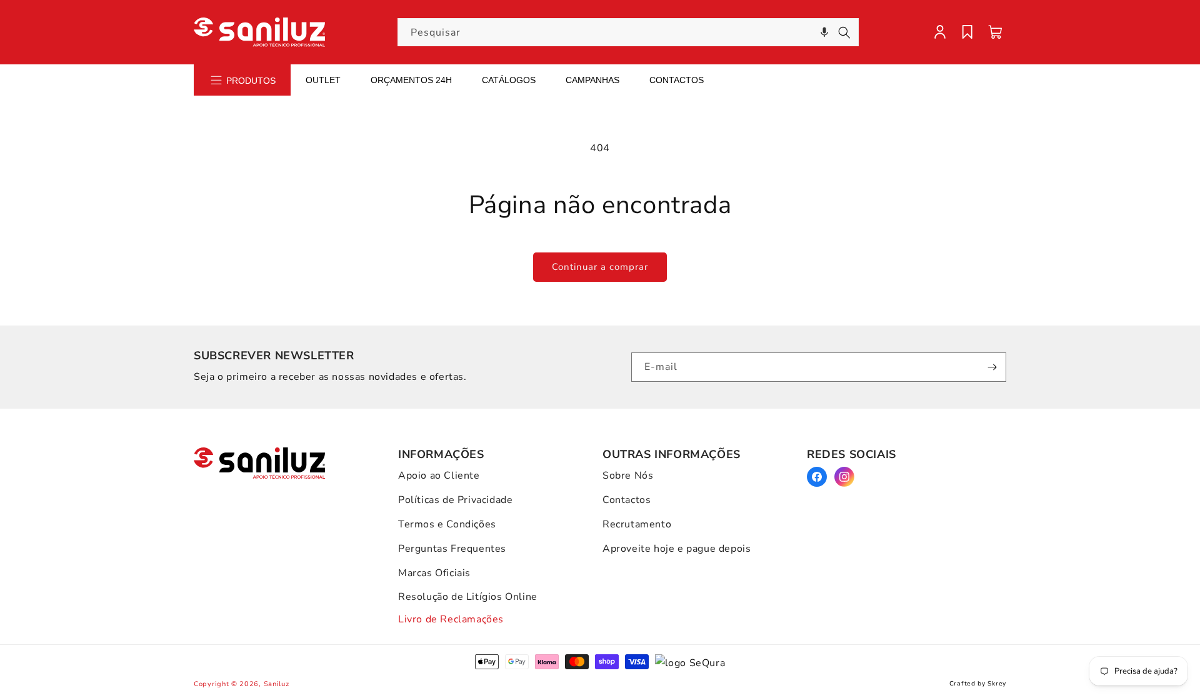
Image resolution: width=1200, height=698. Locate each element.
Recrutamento (636, 524)
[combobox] (628, 32)
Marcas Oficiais (434, 573)
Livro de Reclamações (451, 619)
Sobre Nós (627, 475)
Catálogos (509, 80)
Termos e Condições (447, 524)
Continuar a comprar (600, 267)
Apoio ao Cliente (439, 475)
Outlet (323, 80)
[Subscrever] (992, 367)
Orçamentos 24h (411, 80)
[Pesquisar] (844, 32)
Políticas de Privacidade (455, 500)
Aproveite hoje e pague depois (676, 549)
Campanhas (592, 80)
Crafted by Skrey (977, 683)
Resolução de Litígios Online (468, 597)
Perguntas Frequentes (452, 549)
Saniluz (276, 684)
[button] (824, 32)
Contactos (676, 80)
